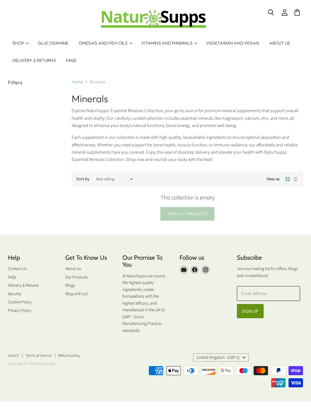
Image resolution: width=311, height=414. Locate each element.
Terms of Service (39, 355)
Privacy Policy (19, 311)
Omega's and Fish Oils (104, 43)
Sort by (83, 179)
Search (13, 355)
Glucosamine (53, 43)
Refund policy (69, 355)
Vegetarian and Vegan (232, 43)
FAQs (71, 60)
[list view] (295, 179)
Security (14, 294)
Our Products (76, 277)
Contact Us (17, 269)
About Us (279, 43)
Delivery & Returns (34, 60)
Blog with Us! (76, 294)
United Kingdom (218, 358)
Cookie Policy (20, 302)
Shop (18, 43)
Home (77, 82)
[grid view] (288, 179)
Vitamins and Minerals (167, 43)
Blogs (70, 285)
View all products (187, 213)
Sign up (250, 311)
